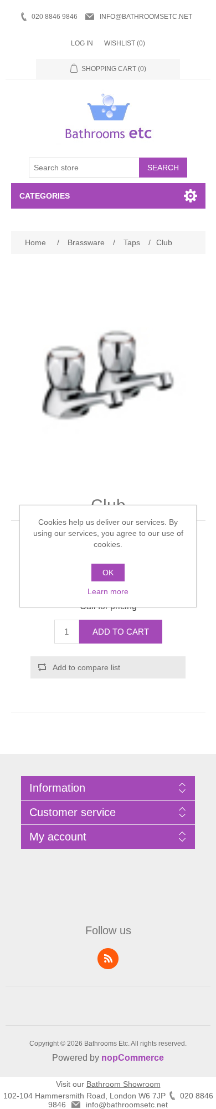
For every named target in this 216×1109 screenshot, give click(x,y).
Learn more (108, 591)
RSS (108, 958)
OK (108, 572)
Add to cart (120, 631)
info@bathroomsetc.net (146, 17)
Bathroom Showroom (123, 1084)
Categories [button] (44, 195)
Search (163, 167)
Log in (82, 43)
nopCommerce (132, 1057)
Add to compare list (86, 667)
